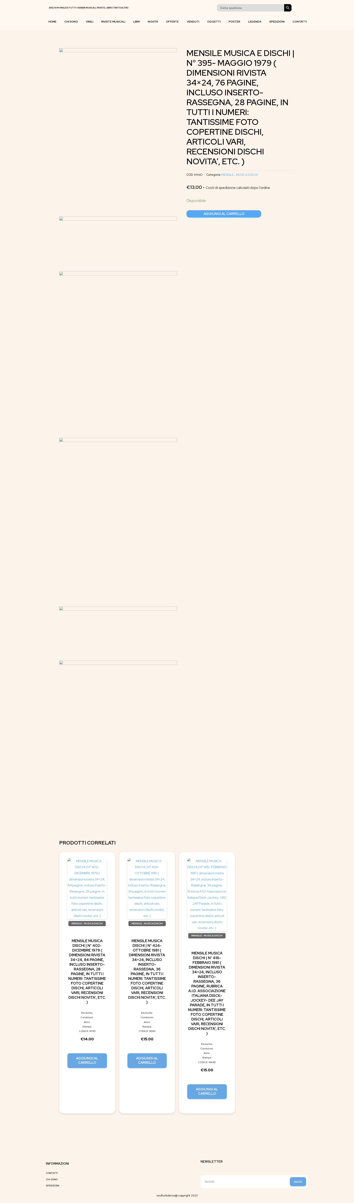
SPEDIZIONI (277, 21)
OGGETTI (214, 21)
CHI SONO (71, 21)
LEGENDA (254, 21)
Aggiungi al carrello (224, 214)
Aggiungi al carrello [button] (87, 1060)
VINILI (89, 21)
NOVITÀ (153, 21)
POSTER (234, 21)
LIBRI (136, 21)
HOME (52, 21)
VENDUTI (193, 21)
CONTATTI (300, 21)
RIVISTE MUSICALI (113, 21)
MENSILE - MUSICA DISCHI (239, 175)
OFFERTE (172, 21)
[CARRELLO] (298, 8)
